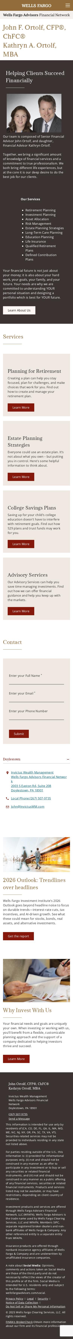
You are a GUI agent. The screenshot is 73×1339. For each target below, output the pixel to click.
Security (43, 1298)
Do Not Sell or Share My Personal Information (35, 1306)
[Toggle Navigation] (68, 5)
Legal (30, 1298)
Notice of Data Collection (22, 1302)
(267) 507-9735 (18, 1114)
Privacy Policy (14, 1298)
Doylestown (11, 759)
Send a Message (19, 1118)
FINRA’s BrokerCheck (19, 1322)
